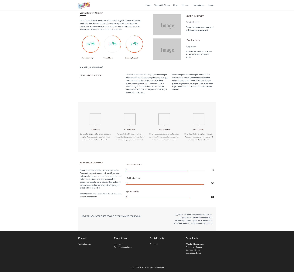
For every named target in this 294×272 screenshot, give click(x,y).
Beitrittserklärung (193, 250)
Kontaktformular (84, 244)
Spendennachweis (193, 253)
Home (148, 5)
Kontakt (211, 5)
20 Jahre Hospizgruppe (195, 244)
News (175, 5)
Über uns (185, 5)
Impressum (118, 244)
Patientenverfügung (194, 247)
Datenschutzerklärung (123, 247)
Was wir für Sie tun (162, 5)
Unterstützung (198, 5)
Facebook (154, 244)
